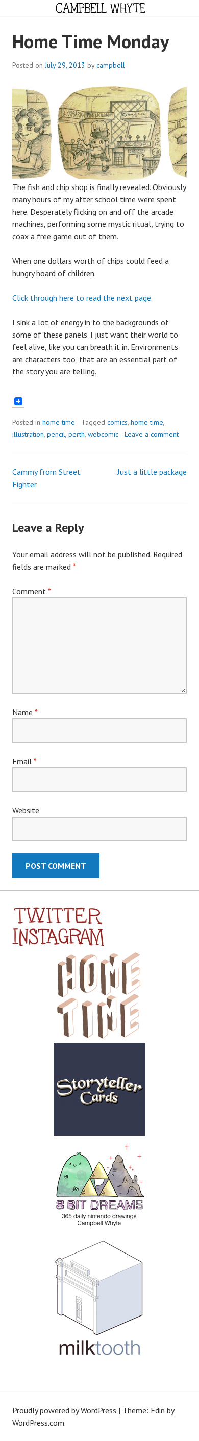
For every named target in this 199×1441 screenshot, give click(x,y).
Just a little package (152, 472)
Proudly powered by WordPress (64, 1410)
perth (76, 434)
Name (24, 712)
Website (25, 810)
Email (24, 761)
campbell (110, 65)
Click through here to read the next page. (82, 298)
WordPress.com (38, 1422)
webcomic (103, 434)
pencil (56, 434)
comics (117, 422)
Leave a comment (152, 434)
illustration (28, 434)
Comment (31, 591)
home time (58, 422)
